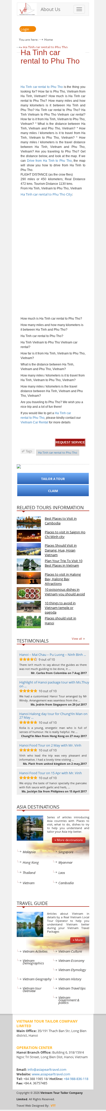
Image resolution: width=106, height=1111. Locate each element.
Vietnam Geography (37, 979)
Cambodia (66, 883)
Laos (61, 872)
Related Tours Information (50, 507)
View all (77, 638)
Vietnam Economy (71, 961)
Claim (53, 491)
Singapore (65, 852)
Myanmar (65, 862)
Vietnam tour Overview (32, 989)
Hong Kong (31, 862)
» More (78, 940)
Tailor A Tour (53, 479)
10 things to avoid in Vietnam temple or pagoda (60, 608)
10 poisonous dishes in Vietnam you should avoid (65, 591)
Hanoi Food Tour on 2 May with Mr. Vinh (50, 745)
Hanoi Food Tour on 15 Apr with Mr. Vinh (50, 773)
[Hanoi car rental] (48, 422)
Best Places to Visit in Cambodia (61, 520)
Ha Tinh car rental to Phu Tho (50, 56)
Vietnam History (69, 979)
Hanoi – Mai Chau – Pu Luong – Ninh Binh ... (52, 654)
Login (25, 29)
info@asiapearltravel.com (47, 1069)
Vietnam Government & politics (69, 1000)
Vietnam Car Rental (34, 422)
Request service (70, 442)
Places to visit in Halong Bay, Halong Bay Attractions (63, 579)
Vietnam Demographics (33, 962)
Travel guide (32, 903)
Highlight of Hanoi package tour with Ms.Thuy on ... (54, 684)
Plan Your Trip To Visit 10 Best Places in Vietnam (63, 563)
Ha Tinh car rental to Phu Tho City (46, 194)
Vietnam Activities (35, 951)
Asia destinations (38, 807)
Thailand (29, 872)
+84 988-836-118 (76, 1078)
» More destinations (69, 840)
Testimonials (33, 641)
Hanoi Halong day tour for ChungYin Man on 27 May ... (53, 715)
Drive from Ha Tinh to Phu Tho (49, 160)
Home (48, 39)
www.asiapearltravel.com (51, 1074)
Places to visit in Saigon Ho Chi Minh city (65, 534)
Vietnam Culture (70, 951)
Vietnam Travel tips (72, 988)
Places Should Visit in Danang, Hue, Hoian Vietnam (61, 550)
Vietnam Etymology (72, 970)
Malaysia (29, 852)
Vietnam (28, 883)
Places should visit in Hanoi (60, 620)
